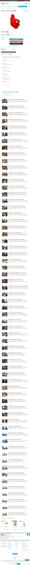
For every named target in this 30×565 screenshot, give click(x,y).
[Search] (20, 3)
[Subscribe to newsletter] (28, 550)
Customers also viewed (11, 518)
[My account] (27, 3)
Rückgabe (9, 546)
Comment (13, 46)
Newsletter (16, 544)
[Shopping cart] (29, 3)
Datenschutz (16, 546)
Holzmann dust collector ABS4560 (6, 527)
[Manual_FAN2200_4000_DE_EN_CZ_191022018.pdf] (15, 95)
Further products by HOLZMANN (7, 93)
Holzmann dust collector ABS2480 (24, 527)
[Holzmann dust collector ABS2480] (24, 523)
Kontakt (9, 543)
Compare (3, 46)
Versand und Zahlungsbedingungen (11, 545)
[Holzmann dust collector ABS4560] (6, 523)
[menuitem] (16, 3)
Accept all (14, 563)
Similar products (4, 518)
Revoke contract (15, 553)
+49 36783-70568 (4, 546)
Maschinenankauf (17, 543)
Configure (18, 563)
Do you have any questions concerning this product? (10, 92)
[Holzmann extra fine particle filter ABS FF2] (15, 523)
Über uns (16, 545)
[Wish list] (25, 3)
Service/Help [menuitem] (27, 0)
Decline (11, 563)
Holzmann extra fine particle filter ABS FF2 (15, 527)
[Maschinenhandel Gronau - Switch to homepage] (4, 4)
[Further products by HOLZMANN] (26, 11)
